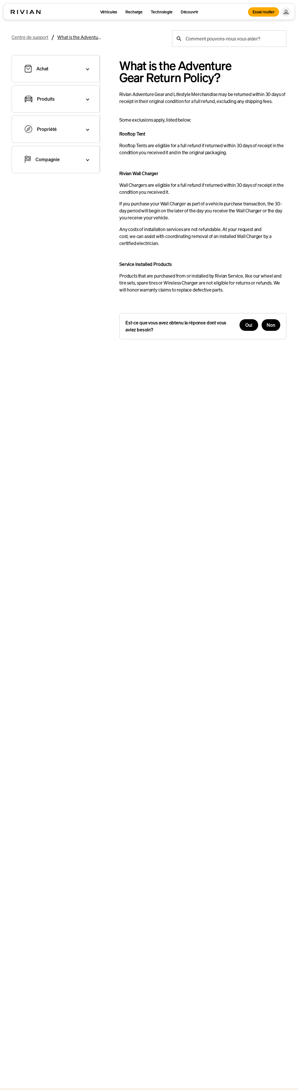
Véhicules (109, 12)
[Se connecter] (286, 12)
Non (271, 325)
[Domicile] (25, 12)
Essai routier (263, 12)
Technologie (161, 12)
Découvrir (189, 12)
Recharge (134, 12)
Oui (248, 325)
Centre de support (30, 37)
